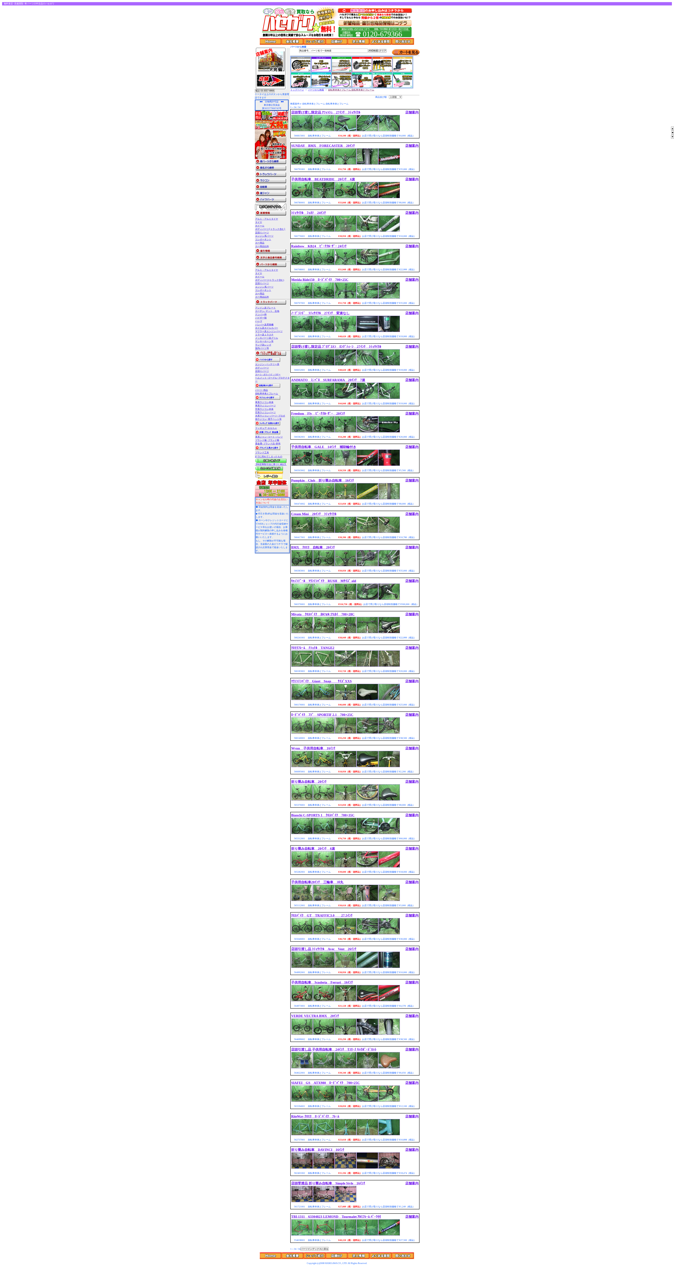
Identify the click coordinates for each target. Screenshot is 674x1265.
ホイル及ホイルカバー (266, 328)
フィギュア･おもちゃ (266, 428)
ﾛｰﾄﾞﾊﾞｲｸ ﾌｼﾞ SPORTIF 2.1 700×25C (322, 715)
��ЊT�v (293, 1255)
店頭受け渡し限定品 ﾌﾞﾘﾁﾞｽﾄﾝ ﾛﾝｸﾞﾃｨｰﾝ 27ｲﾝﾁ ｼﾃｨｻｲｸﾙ (336, 346)
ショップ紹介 (315, 41)
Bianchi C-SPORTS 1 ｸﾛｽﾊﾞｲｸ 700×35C (323, 815)
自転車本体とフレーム (266, 393)
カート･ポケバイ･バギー (267, 374)
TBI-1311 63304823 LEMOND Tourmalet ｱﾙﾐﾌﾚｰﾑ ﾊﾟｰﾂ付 (336, 1216)
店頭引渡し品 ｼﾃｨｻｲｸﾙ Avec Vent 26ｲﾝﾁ (323, 949)
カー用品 (259, 242)
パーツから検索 (316, 90)
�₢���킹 (403, 1255)
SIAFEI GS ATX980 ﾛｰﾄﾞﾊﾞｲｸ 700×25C (325, 1083)
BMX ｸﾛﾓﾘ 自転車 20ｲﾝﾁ (313, 547)
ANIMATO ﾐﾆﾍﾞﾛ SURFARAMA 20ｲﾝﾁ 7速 (328, 380)
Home (271, 41)
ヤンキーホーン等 (264, 341)
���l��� (359, 1255)
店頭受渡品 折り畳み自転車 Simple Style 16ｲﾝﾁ (328, 1183)
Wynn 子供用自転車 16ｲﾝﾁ (313, 748)
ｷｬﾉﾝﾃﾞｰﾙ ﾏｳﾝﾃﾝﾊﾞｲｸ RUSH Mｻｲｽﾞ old (323, 581)
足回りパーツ (262, 232)
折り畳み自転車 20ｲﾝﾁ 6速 (313, 848)
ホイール (259, 225)
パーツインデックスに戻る (314, 1249)
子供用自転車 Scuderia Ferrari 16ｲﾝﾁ (322, 982)
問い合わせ (403, 41)
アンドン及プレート (265, 308)
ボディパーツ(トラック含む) (270, 229)
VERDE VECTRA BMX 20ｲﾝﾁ (315, 1016)
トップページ (297, 90)
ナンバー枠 (261, 314)
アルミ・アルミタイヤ (266, 219)
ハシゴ (258, 321)
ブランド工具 (262, 452)
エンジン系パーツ (264, 236)
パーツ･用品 (261, 390)
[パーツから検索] (270, 266)
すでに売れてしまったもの (268, 456)
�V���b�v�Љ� (315, 1255)
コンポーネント (263, 239)
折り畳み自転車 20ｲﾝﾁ (309, 781)
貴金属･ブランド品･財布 (267, 443)
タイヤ (258, 222)
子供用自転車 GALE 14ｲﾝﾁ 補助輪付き (323, 447)
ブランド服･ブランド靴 (267, 440)
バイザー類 (261, 318)
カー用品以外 (262, 246)
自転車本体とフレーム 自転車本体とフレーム (351, 90)
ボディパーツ (262, 368)
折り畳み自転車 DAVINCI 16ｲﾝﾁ (317, 1150)
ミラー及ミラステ (264, 335)
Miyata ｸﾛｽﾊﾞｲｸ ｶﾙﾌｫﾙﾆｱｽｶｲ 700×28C (323, 614)
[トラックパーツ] (270, 304)
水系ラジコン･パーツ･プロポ (270, 416)
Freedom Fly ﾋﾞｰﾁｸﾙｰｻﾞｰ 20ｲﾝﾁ (318, 413)
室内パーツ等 (262, 348)
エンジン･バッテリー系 (267, 364)
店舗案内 (412, 112)
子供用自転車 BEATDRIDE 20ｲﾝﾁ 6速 (323, 179)
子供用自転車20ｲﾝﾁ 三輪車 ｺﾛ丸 (317, 882)
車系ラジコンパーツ (265, 405)
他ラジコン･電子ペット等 (268, 419)
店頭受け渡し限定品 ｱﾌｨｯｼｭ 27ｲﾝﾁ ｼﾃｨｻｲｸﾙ (325, 112)
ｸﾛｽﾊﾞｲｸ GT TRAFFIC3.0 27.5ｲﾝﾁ (322, 915)
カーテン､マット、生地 (267, 311)
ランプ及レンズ (263, 345)
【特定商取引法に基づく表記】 (271, 464)
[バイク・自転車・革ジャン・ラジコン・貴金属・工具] (270, 355)
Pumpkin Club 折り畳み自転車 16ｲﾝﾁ (322, 480)
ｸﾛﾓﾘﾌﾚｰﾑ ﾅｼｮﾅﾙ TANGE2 (312, 648)
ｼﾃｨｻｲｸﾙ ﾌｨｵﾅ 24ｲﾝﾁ (308, 213)
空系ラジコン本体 (264, 409)
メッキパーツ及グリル (266, 338)
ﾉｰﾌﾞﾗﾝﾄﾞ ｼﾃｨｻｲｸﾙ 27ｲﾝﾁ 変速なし (320, 313)
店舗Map (337, 41)
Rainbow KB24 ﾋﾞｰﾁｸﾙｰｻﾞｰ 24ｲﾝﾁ (319, 246)
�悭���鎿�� (381, 1255)
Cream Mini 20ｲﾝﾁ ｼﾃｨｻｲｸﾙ (313, 514)
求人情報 (359, 41)
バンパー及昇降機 (264, 324)
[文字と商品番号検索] (270, 259)
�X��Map (337, 1255)
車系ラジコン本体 (264, 402)
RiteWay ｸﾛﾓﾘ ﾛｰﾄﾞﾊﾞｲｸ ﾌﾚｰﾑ (315, 1116)
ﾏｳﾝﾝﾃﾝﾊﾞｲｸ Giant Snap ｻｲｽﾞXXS (321, 681)
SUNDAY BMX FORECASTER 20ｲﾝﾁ (323, 146)
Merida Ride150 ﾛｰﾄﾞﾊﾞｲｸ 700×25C (319, 280)
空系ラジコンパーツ (265, 412)
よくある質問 (381, 41)
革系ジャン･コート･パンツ (269, 437)
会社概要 (293, 41)
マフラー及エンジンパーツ (269, 331)
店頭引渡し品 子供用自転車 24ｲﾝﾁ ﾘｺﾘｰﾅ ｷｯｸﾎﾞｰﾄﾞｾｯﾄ (333, 1049)
